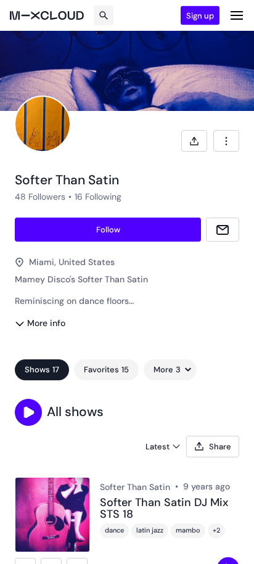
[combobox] (226, 141)
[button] (28, 412)
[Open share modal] (194, 141)
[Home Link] (47, 15)
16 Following (98, 196)
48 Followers (40, 196)
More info (46, 323)
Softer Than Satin (135, 486)
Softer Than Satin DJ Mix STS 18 (164, 509)
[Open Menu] (236, 15)
